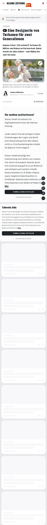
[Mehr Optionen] (43, 198)
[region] (23, 10)
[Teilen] (43, 193)
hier (7, 186)
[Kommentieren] (43, 183)
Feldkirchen (39, 101)
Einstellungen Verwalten (23, 197)
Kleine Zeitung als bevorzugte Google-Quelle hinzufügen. (23, 19)
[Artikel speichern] (43, 188)
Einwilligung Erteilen (23, 192)
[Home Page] (16, 3)
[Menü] (3, 3)
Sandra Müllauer (17, 92)
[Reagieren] (43, 178)
